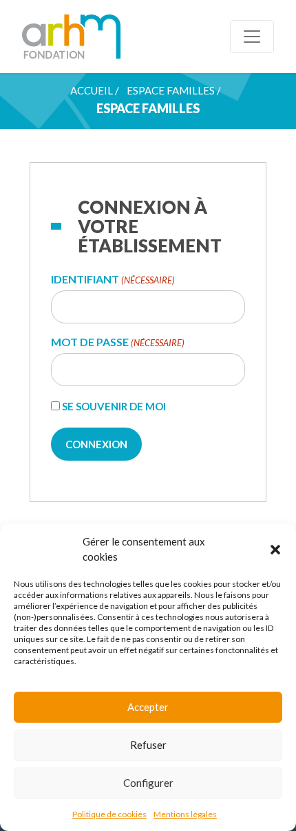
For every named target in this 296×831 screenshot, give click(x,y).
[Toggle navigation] (252, 36)
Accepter (148, 707)
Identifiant (113, 279)
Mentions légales (185, 814)
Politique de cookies (109, 814)
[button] (275, 549)
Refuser (148, 745)
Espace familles (171, 90)
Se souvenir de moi (114, 406)
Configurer (148, 783)
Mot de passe (117, 342)
